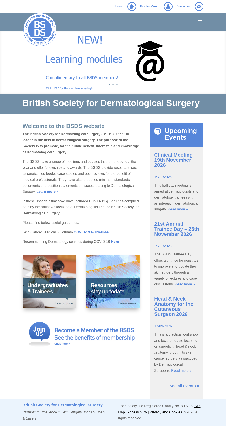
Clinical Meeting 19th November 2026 (173, 160)
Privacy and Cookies (166, 412)
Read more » (178, 209)
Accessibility (137, 412)
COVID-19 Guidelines (91, 232)
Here (115, 242)
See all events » (184, 386)
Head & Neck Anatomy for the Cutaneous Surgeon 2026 (173, 306)
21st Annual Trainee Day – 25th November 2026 (176, 229)
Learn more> (47, 191)
